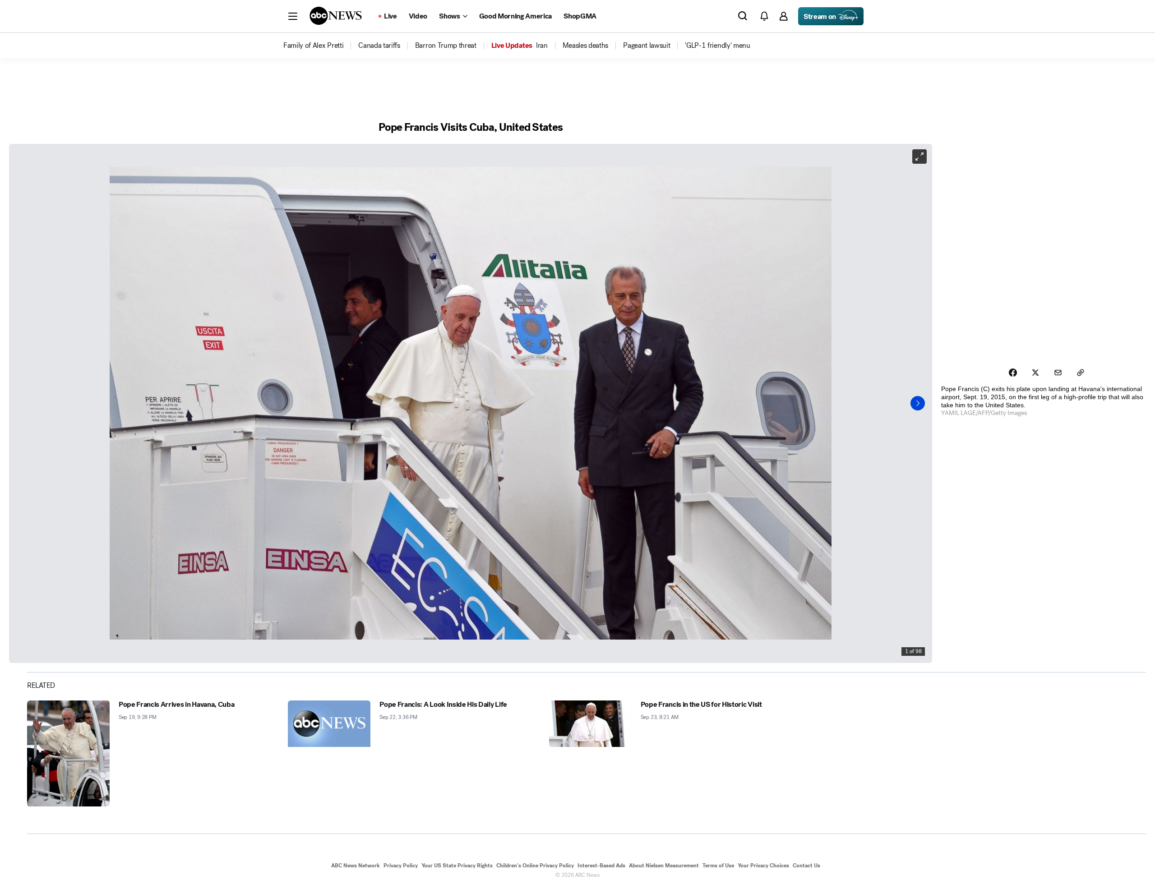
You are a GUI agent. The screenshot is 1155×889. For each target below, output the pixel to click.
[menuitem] (313, 45)
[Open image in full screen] (919, 156)
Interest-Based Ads (601, 865)
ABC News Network (355, 865)
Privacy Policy (400, 865)
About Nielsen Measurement (664, 865)
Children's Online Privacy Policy (535, 865)
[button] (292, 16)
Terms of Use (718, 865)
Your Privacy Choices (763, 865)
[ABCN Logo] (336, 15)
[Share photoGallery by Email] (1058, 372)
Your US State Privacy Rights (457, 865)
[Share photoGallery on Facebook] (1012, 372)
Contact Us (806, 865)
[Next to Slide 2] (917, 403)
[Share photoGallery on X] (1035, 372)
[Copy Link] (1080, 372)
